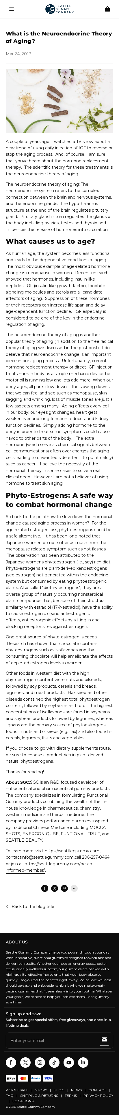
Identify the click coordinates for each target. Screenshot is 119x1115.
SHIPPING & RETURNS (39, 1095)
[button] (11, 9)
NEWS (76, 1090)
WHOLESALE (17, 1090)
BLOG (59, 1090)
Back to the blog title (33, 906)
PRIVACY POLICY (98, 1095)
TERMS (71, 1095)
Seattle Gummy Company (36, 1107)
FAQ (10, 1095)
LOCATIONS (23, 1101)
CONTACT (97, 1090)
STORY (41, 1090)
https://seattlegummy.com (72, 850)
